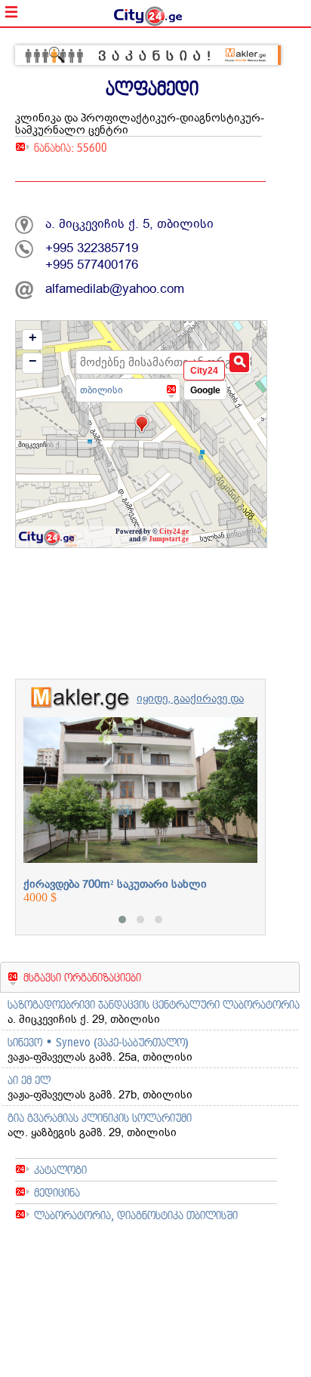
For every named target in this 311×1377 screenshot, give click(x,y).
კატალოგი (60, 1170)
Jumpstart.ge (169, 539)
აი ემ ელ (29, 1080)
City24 (204, 370)
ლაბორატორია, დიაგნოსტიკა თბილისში (136, 1215)
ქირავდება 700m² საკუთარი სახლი (115, 884)
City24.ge (174, 531)
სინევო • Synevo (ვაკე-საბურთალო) (98, 1042)
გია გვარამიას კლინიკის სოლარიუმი (100, 1118)
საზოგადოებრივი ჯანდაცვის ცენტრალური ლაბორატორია (154, 1004)
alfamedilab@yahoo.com (114, 289)
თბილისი (101, 390)
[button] (122, 919)
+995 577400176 (91, 264)
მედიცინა (57, 1192)
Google (205, 390)
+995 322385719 (91, 248)
